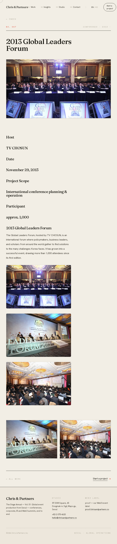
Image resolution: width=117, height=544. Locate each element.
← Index (11, 19)
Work (31, 7)
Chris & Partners (17, 7)
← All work (13, 479)
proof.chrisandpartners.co (97, 509)
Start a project (110, 7)
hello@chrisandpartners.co (64, 518)
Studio (60, 7)
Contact (75, 7)
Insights (46, 7)
